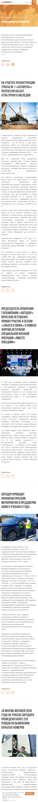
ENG (27, 2)
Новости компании (10, 17)
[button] (2, 117)
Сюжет (3, 54)
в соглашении (11, 800)
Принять (30, 793)
